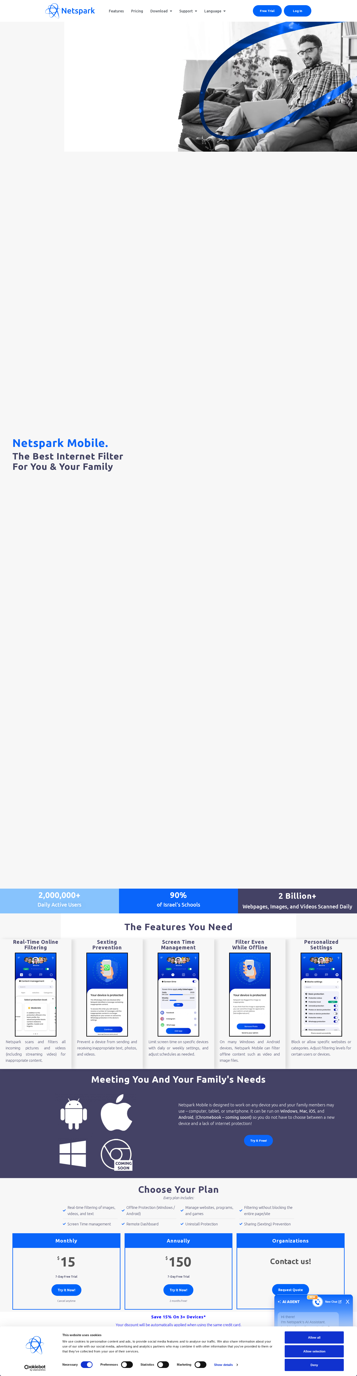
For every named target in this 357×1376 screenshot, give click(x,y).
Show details (223, 1364)
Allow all (314, 1337)
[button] (267, 11)
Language (212, 11)
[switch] (127, 1364)
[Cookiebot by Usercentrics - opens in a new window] (35, 1368)
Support (186, 11)
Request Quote (290, 1290)
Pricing (137, 11)
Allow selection (314, 1351)
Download (159, 11)
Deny (314, 1365)
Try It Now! (66, 1290)
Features (116, 11)
